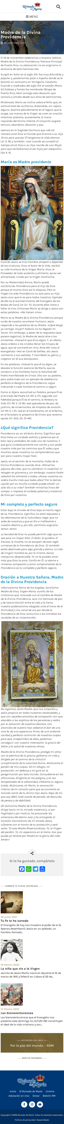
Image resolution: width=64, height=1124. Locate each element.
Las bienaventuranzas (17, 1013)
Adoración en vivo (19, 1095)
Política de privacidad (25, 1120)
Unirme (50, 1091)
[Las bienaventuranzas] (32, 994)
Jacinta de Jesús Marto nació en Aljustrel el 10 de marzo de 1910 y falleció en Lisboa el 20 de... (31, 974)
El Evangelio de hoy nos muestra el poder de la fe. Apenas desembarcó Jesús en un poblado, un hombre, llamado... (31, 928)
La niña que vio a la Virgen (20, 968)
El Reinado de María (30, 1091)
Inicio (13, 1091)
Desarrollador (43, 1120)
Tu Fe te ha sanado (14, 921)
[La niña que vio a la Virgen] (32, 950)
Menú (33, 16)
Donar (36, 1095)
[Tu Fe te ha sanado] (32, 902)
